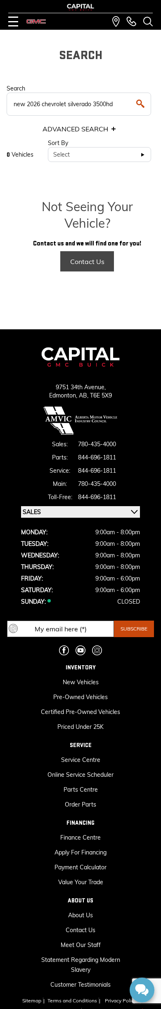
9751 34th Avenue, (81, 387)
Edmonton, (64, 395)
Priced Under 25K (80, 727)
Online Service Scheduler (80, 774)
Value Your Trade (80, 882)
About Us (80, 915)
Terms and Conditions (72, 1000)
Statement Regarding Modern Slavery (80, 964)
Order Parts (80, 804)
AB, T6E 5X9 (95, 395)
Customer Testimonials (80, 984)
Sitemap (31, 1000)
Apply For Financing (80, 852)
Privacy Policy (120, 1000)
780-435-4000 (97, 444)
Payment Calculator (80, 867)
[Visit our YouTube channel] (80, 650)
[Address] (116, 21)
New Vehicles (81, 682)
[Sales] (131, 21)
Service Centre (80, 760)
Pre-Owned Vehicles (80, 697)
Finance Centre (80, 837)
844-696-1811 (97, 457)
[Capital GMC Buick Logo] (80, 7)
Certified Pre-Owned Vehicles (80, 712)
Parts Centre (81, 789)
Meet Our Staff (81, 945)
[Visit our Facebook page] (64, 650)
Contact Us (87, 261)
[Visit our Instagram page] (97, 650)
